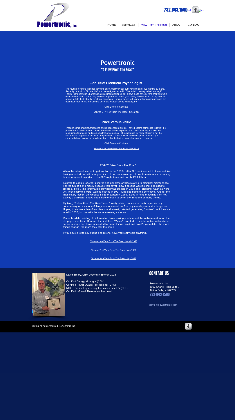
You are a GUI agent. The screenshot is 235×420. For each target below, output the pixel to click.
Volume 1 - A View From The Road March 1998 (113, 241)
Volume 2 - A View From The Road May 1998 (113, 250)
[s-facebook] (195, 9)
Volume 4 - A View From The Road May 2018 (116, 148)
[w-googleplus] (200, 11)
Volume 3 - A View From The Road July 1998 (113, 258)
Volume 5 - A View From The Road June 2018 (116, 112)
